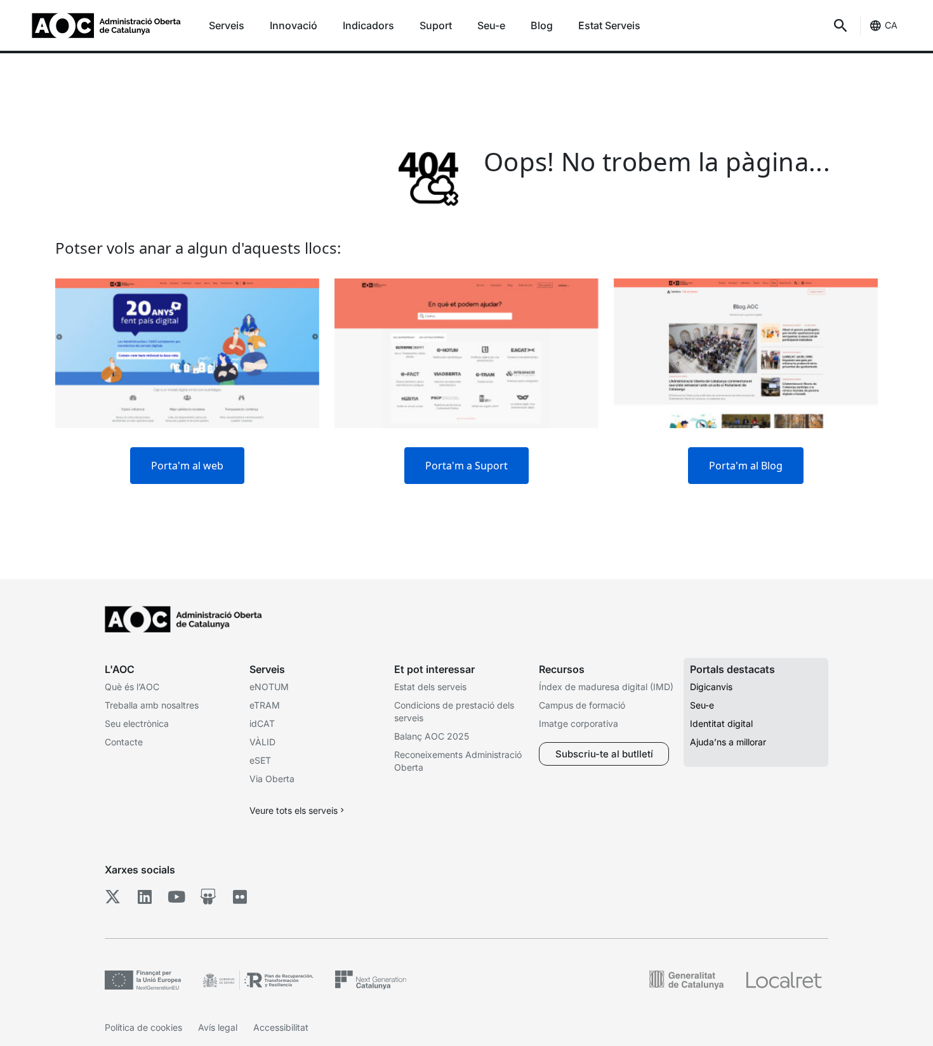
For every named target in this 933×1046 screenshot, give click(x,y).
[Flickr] (240, 897)
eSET (260, 760)
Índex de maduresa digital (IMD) (606, 686)
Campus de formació (582, 705)
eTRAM (264, 705)
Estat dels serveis (430, 686)
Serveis (226, 25)
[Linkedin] (144, 897)
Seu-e (491, 25)
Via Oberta (271, 778)
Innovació (293, 25)
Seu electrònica (137, 723)
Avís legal (217, 1027)
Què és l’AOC (132, 686)
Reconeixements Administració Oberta (458, 761)
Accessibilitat (280, 1027)
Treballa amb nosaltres (152, 705)
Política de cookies (143, 1027)
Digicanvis (711, 686)
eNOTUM (269, 686)
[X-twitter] (113, 897)
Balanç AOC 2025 (431, 736)
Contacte (124, 741)
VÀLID (262, 741)
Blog (542, 25)
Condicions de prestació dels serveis (454, 711)
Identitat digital (721, 723)
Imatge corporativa (578, 723)
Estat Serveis (609, 25)
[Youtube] (176, 897)
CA (891, 25)
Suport (436, 25)
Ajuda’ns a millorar (728, 741)
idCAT (262, 723)
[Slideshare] (208, 897)
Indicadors (368, 25)
